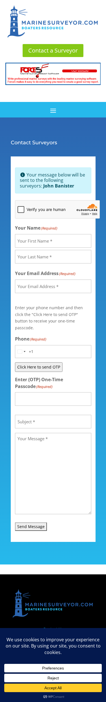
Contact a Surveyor (53, 50)
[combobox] (21, 351)
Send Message (31, 526)
